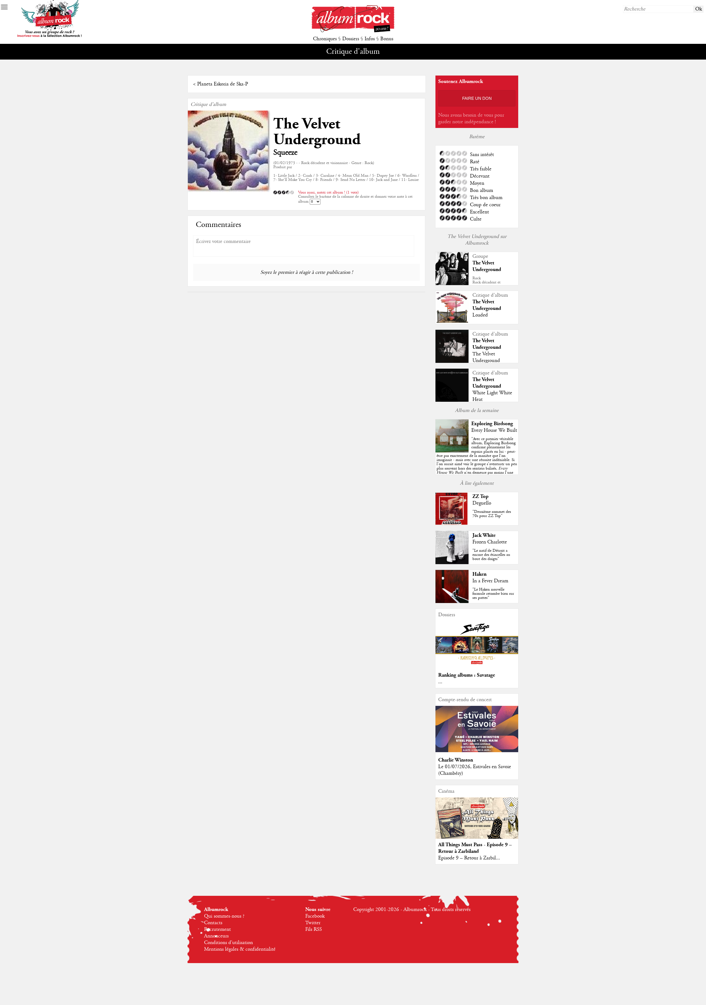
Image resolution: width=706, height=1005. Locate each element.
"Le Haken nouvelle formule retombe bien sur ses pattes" (493, 594)
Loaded (480, 315)
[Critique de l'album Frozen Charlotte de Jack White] (452, 562)
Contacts (213, 923)
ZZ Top (480, 496)
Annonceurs (216, 936)
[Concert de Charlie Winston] (476, 750)
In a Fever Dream (490, 581)
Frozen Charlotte (489, 542)
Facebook (315, 916)
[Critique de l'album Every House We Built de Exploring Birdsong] (452, 451)
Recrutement (217, 929)
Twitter (312, 923)
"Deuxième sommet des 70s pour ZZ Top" (491, 514)
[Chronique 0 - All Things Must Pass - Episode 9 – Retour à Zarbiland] (476, 822)
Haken (479, 574)
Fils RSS (313, 929)
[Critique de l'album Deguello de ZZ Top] (452, 524)
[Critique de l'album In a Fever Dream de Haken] (452, 601)
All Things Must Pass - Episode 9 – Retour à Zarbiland (475, 847)
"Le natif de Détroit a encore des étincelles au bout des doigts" (491, 555)
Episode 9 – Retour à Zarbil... (469, 858)
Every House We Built (494, 430)
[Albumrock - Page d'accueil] (353, 31)
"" (477, 462)
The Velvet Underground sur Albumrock (476, 239)
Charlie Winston (455, 760)
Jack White (484, 535)
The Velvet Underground (317, 131)
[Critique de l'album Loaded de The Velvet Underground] (452, 322)
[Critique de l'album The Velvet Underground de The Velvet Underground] (452, 361)
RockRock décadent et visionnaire (486, 282)
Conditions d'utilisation (228, 942)
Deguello (481, 503)
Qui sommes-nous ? (224, 916)
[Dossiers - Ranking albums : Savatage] (476, 666)
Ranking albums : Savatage (466, 675)
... (440, 682)
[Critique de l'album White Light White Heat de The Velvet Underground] (452, 400)
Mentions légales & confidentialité (240, 949)
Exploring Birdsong (492, 423)
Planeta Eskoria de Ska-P (222, 84)
